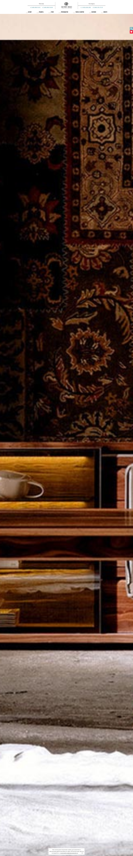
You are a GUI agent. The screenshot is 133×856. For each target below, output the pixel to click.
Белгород (92, 4)
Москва (41, 4)
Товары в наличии (80, 12)
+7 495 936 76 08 (47, 7)
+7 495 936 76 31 (35, 7)
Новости (105, 12)
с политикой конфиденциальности (69, 853)
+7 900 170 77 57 (98, 7)
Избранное (93, 12)
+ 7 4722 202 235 (86, 7)
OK (82, 853)
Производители (64, 12)
